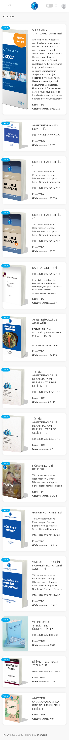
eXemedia (42, 734)
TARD (6, 734)
